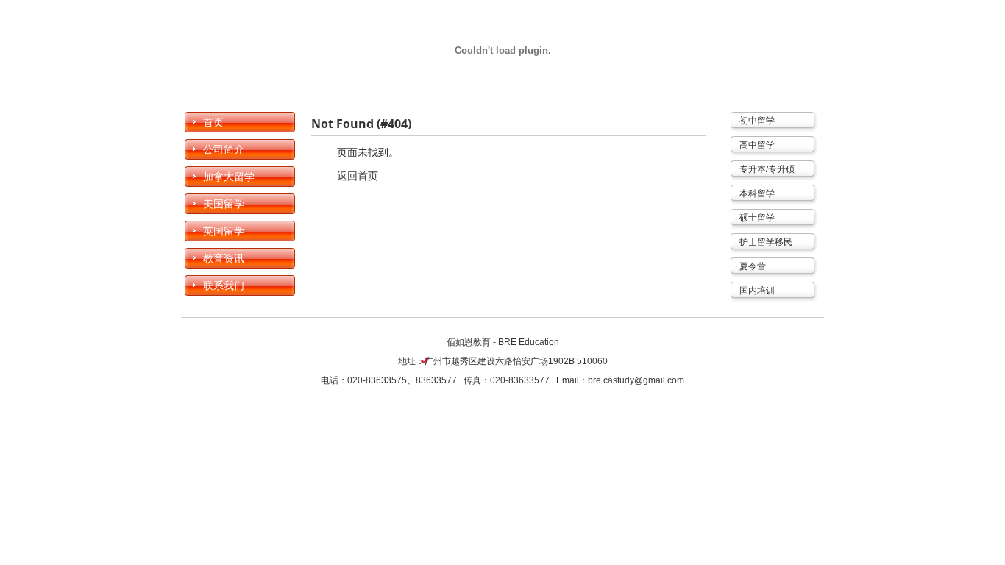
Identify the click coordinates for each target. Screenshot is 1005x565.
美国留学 (223, 204)
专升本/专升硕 (767, 169)
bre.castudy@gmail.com (636, 380)
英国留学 (223, 231)
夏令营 (752, 266)
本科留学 (757, 193)
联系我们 (223, 285)
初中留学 (757, 121)
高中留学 (757, 145)
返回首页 (357, 176)
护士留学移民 (765, 242)
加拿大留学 (229, 176)
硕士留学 (757, 218)
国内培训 (757, 290)
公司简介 (223, 149)
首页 (213, 122)
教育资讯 (223, 258)
